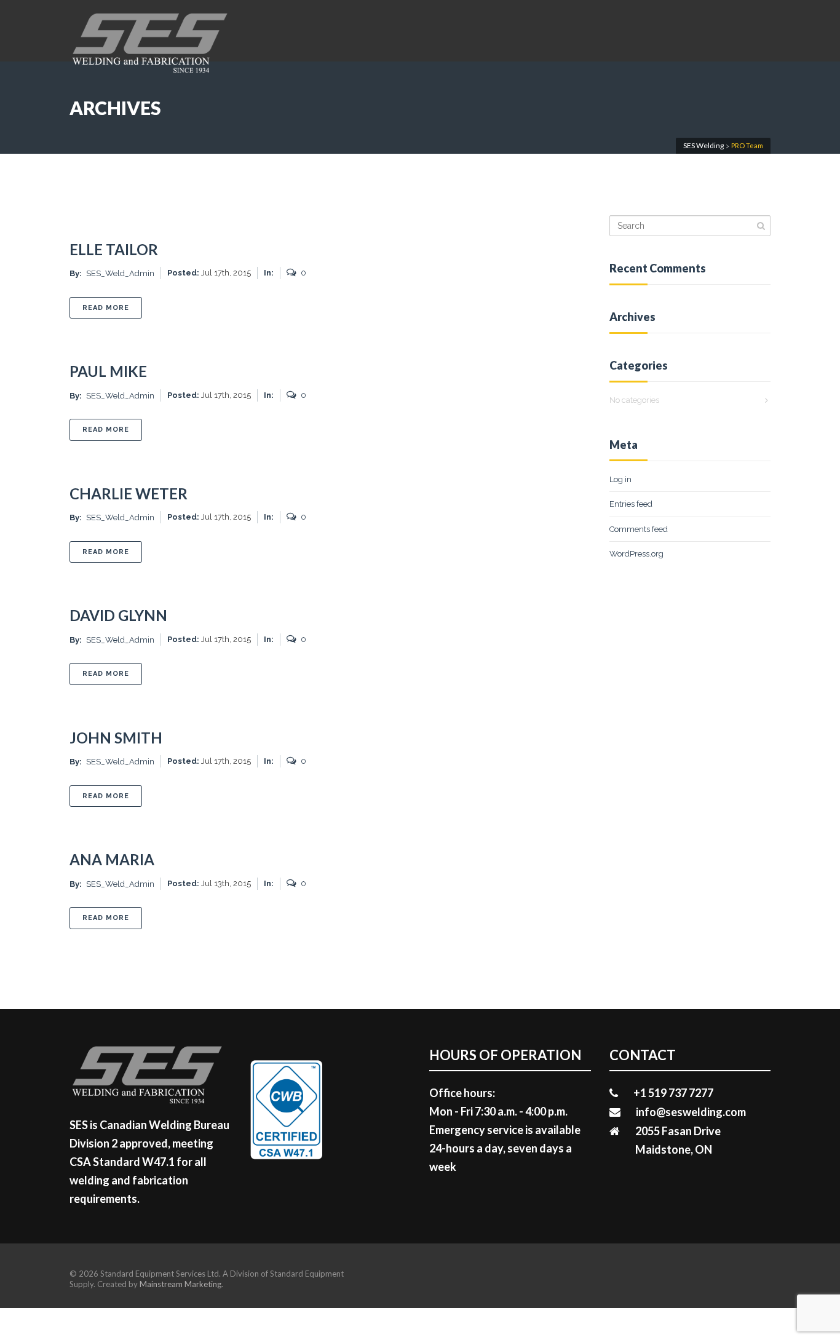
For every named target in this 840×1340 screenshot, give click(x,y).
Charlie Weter (128, 493)
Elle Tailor (113, 249)
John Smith (115, 738)
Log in (620, 479)
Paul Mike (108, 371)
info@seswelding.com (691, 1112)
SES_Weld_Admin (120, 273)
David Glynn (118, 615)
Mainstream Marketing (180, 1284)
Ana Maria (111, 859)
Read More (112, 307)
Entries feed (630, 504)
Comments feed (638, 529)
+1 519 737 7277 (673, 1093)
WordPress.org (636, 553)
